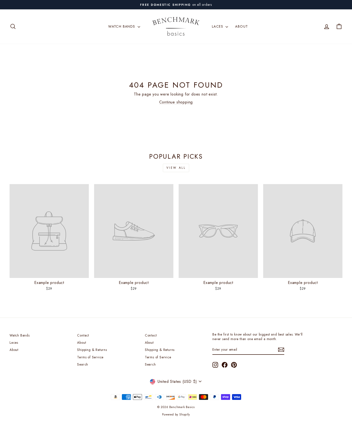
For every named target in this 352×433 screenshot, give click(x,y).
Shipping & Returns (92, 349)
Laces (218, 26)
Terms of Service (90, 357)
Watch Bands (122, 26)
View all (176, 168)
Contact (83, 335)
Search (82, 364)
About (241, 26)
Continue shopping (176, 102)
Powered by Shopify (176, 414)
